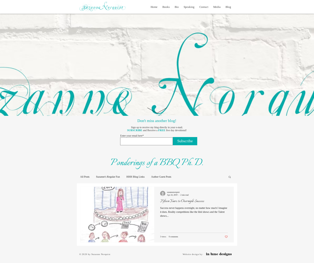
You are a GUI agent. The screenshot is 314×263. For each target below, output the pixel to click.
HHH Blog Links (135, 176)
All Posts (84, 176)
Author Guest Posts (161, 176)
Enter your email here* (132, 135)
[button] (229, 177)
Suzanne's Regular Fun (108, 176)
